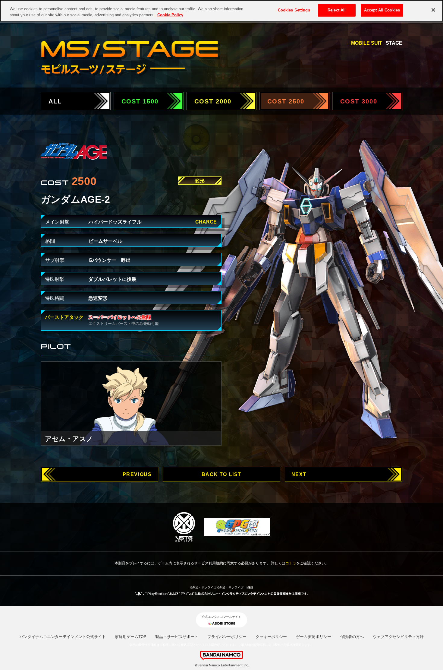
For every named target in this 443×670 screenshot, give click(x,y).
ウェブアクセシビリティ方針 (398, 636)
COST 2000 (212, 101)
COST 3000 (358, 101)
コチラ (290, 563)
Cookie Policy (170, 15)
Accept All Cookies (382, 10)
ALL (55, 101)
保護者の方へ (352, 636)
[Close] (433, 10)
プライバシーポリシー (227, 636)
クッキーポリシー (271, 636)
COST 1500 (140, 101)
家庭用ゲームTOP (130, 636)
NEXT (298, 474)
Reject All (337, 10)
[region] (221, 10)
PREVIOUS (137, 474)
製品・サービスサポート (176, 636)
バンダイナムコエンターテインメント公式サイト (63, 636)
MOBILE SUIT (366, 43)
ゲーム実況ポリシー (313, 636)
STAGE (394, 43)
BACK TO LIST (221, 474)
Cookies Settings (294, 10)
